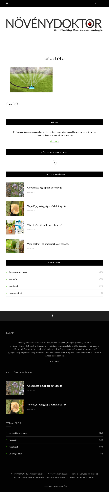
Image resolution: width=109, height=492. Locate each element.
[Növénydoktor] (54, 24)
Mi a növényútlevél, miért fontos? (44, 225)
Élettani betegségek (18, 272)
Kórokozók (13, 286)
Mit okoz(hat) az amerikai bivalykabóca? (48, 243)
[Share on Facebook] (17, 104)
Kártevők (13, 279)
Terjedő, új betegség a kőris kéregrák (46, 206)
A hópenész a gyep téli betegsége (44, 187)
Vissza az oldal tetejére (55, 486)
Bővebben (54, 141)
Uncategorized (15, 293)
